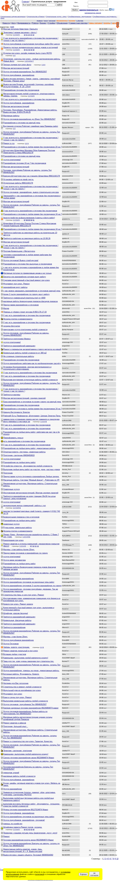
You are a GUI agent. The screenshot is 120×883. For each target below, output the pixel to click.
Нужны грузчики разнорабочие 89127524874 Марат (25, 809)
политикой (39, 874)
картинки (52, 20)
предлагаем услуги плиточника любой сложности (25, 329)
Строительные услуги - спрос (56, 16)
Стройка (51, 23)
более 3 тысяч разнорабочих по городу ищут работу (26, 294)
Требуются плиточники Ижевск (17, 339)
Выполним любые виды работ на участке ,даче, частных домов (31, 469)
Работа (35, 23)
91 (33, 220)
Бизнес (43, 23)
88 (27, 220)
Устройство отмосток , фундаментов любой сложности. (28, 466)
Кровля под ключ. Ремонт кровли (18, 604)
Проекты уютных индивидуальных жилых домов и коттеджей (30, 47)
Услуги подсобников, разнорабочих (18, 75)
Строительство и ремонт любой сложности (22, 687)
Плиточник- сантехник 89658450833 (19, 455)
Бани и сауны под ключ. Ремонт (17, 697)
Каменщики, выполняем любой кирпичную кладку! (25, 658)
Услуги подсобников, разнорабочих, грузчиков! (24, 820)
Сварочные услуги (11, 489)
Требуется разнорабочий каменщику (19, 346)
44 (33, 829)
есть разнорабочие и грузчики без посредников (24, 441)
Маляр (6, 308)
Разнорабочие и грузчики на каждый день (21, 123)
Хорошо (83, 874)
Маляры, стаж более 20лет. (15, 637)
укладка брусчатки (11, 326)
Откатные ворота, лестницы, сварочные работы (24, 452)
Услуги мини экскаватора (14, 560)
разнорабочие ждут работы (15, 287)
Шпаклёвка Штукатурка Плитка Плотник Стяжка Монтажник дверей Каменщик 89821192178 (29, 224)
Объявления (62, 23)
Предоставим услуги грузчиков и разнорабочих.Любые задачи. (31, 476)
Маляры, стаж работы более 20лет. (19, 549)
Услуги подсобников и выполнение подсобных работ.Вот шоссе (31, 44)
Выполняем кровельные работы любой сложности (25, 701)
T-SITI (12, 27)
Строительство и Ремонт (36, 16)
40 (25, 829)
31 (27, 50)
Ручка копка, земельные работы (17, 527)
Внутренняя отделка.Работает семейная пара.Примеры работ (30, 126)
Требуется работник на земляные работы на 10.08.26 (26, 238)
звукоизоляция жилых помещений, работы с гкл (24, 505)
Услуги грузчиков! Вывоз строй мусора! (20, 260)
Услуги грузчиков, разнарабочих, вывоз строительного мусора (31, 192)
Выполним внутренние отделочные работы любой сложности (30, 380)
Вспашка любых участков (14, 654)
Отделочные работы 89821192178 (18, 183)
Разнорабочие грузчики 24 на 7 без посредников (24, 163)
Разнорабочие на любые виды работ (19, 462)
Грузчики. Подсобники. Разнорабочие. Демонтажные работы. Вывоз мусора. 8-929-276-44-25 (30, 111)
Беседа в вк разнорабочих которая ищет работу (24, 277)
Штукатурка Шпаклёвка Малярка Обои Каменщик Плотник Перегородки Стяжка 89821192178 (29, 151)
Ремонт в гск (8, 143)
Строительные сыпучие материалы (12, 16)
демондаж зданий (11, 773)
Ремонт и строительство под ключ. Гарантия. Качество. (28, 741)
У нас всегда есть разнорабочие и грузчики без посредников (30, 99)
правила (40, 20)
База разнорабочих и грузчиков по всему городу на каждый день (32, 402)
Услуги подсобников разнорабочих (18, 578)
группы (107, 23)
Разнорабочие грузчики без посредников (21, 90)
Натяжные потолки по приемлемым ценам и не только (27, 273)
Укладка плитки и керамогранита (17, 319)
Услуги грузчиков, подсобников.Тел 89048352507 (25, 704)
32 (29, 50)
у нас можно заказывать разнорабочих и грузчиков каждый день (31, 291)
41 (27, 829)
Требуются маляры (11, 395)
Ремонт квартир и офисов (14, 723)
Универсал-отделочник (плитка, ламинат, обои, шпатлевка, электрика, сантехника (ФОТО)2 (29, 793)
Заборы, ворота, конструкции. (16, 647)
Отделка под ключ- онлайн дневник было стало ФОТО (27, 53)
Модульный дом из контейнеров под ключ (22, 690)
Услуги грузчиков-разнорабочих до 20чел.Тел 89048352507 (29, 119)
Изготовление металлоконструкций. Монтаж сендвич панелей (30, 493)
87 (25, 220)
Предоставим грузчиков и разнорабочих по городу (25, 553)
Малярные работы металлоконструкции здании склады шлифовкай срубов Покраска (27, 718)
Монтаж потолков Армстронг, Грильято (20, 29)
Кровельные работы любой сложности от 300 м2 (25, 353)
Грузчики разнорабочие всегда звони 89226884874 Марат (28, 840)
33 (31, 50)
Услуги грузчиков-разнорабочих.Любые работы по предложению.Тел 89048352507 (25, 712)
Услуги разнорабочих (12, 789)
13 (31, 35)
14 (33, 35)
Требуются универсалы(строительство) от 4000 (24, 298)
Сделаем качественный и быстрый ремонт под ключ (26, 280)
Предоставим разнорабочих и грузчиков (21, 305)
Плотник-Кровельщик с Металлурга (19, 251)
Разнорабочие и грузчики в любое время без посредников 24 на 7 (32, 147)
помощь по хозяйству (12, 824)
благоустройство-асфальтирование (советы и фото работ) (29, 218)
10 (25, 35)
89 (29, 220)
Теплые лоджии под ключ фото (17, 65)
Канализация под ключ (13, 540)
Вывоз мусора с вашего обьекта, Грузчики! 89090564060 (28, 855)
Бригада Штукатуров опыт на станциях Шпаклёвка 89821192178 (31, 176)
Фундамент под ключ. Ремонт (16, 284)
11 (27, 35)
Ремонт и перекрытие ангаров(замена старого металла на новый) (32, 349)
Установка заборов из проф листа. (18, 179)
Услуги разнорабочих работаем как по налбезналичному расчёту (32, 363)
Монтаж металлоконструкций (16, 68)
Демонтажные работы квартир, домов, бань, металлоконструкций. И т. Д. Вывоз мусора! (22, 850)
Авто (13, 23)
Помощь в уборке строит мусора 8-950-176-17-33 (25, 312)
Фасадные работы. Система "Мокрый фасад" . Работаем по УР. (31, 480)
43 (31, 829)
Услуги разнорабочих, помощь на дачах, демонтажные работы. (31, 670)
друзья (115, 23)
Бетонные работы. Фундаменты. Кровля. (21, 674)
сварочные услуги (11, 524)
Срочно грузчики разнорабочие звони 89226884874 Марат (28, 758)
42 (29, 829)
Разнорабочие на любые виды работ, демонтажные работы (29, 448)
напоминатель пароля (93, 13)
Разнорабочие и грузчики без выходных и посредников (27, 264)
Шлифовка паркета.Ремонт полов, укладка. (22, 827)
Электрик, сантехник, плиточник (17, 751)
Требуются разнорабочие (14, 627)
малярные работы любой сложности (19, 776)
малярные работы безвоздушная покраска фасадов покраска (30, 301)
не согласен (94, 874)
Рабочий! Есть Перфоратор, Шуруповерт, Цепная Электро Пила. (32, 416)
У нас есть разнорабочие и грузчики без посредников (26, 315)
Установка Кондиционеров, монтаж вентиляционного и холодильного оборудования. (27, 368)
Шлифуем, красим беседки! (15, 613)
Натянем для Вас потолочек (15, 683)
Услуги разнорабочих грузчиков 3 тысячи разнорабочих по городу (32, 586)
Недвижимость (23, 23)
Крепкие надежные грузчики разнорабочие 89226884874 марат (31, 708)
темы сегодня (95, 23)
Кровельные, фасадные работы (17, 620)
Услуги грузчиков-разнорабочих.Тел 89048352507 (25, 72)
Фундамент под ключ (12, 694)
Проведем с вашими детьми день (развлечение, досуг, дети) (30, 833)
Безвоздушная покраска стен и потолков (21, 517)
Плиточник (8, 473)
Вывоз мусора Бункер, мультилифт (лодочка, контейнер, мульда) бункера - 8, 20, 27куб (28, 85)
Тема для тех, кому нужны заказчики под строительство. (28, 661)
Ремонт (6, 836)
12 (29, 35)
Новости (6, 23)
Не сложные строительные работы (18, 356)
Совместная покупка (78, 23)
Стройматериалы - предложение (79, 16)
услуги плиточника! (12, 160)
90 (31, 220)
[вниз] (117, 25)
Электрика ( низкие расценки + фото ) (20, 32)
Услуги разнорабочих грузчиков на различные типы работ (28, 582)
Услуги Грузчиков (11, 644)
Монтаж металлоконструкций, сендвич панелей (24, 398)
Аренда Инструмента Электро (16, 412)
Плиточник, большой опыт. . (15, 726)
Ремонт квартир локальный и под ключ (20, 651)
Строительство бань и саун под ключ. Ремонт (23, 595)
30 (25, 50)
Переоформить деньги (13, 438)
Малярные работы (11, 116)
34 (33, 50)
